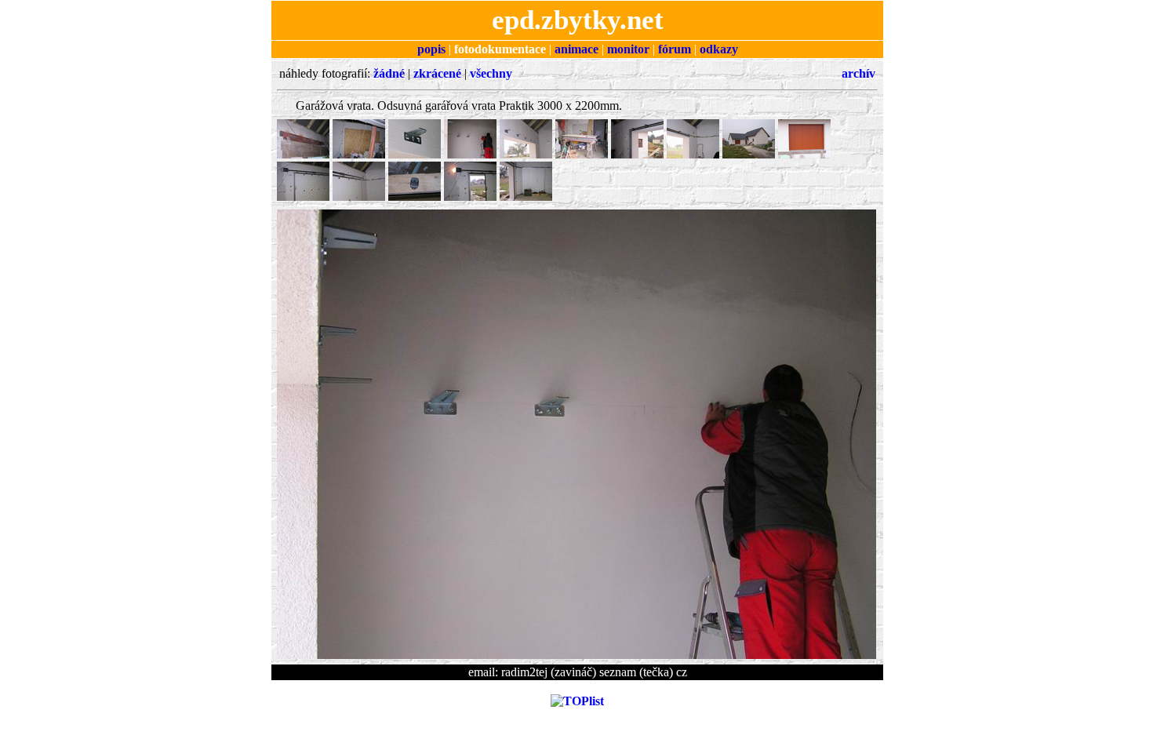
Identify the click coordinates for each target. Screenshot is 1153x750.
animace (576, 49)
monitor (628, 49)
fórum (674, 49)
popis (431, 49)
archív (858, 73)
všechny (491, 73)
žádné (389, 73)
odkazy (719, 49)
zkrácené (437, 73)
